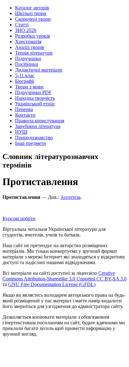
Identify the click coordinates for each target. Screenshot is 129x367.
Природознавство (34, 137)
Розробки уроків (32, 36)
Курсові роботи (19, 218)
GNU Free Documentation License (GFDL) (51, 284)
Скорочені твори (33, 19)
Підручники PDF (33, 92)
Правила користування (39, 120)
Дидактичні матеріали (38, 69)
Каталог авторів (32, 7)
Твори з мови (29, 86)
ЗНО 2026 (25, 30)
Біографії (24, 81)
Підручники (28, 58)
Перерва (24, 109)
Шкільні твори (30, 13)
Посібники (26, 64)
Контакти (25, 115)
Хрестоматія (28, 41)
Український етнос (35, 103)
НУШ (21, 132)
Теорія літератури (34, 53)
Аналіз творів (29, 47)
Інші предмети (30, 143)
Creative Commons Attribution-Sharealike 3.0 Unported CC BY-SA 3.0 (64, 275)
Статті (21, 24)
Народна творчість (35, 98)
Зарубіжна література (37, 126)
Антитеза (70, 197)
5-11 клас (24, 75)
